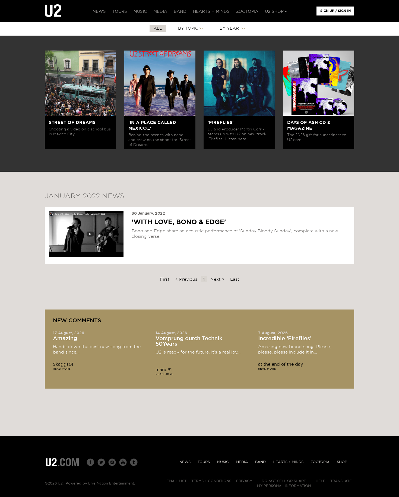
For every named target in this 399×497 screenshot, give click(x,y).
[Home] (53, 11)
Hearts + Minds (288, 462)
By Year (230, 28)
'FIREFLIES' (221, 122)
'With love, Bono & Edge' (179, 222)
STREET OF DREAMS (72, 122)
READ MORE (62, 368)
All (158, 28)
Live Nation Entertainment (111, 483)
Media (242, 462)
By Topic (188, 28)
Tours (204, 462)
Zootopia (320, 462)
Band (260, 462)
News (185, 462)
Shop (342, 462)
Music (223, 462)
